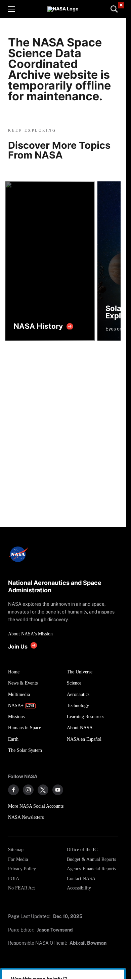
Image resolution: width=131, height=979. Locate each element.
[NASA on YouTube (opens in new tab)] (57, 789)
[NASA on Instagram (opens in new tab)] (28, 789)
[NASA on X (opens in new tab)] (43, 789)
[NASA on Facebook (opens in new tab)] (13, 789)
